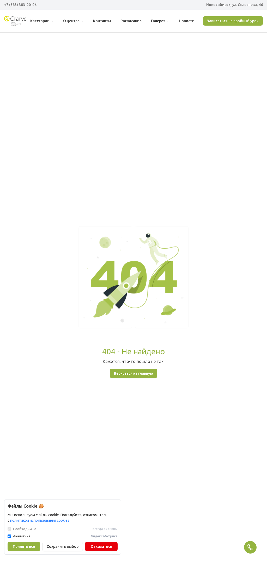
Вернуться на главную (133, 373)
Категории (40, 21)
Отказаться (101, 546)
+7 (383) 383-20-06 (20, 5)
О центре (71, 21)
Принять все (24, 546)
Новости (187, 21)
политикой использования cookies (39, 520)
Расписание (131, 21)
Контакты (102, 21)
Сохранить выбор (62, 546)
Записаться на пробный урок (233, 21)
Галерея (158, 21)
